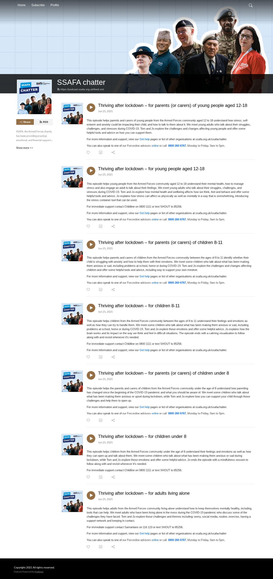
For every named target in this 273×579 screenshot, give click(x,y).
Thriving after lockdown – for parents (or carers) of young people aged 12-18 (172, 105)
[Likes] (88, 152)
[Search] (250, 5)
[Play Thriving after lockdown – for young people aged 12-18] (91, 171)
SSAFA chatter (81, 82)
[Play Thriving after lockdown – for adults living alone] (91, 495)
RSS (45, 121)
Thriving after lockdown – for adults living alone (144, 493)
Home (22, 5)
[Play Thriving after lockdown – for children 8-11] (91, 308)
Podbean (39, 571)
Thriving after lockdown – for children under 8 (142, 436)
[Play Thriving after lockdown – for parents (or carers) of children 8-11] (91, 244)
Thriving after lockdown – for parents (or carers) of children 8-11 (160, 242)
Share (26, 121)
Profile (55, 5)
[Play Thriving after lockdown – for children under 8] (91, 438)
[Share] (113, 152)
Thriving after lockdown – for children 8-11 (139, 305)
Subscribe (38, 5)
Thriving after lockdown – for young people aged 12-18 (151, 168)
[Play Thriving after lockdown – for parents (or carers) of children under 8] (91, 375)
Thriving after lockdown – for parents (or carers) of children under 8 (163, 373)
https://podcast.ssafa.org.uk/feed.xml (82, 89)
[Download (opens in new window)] (101, 152)
